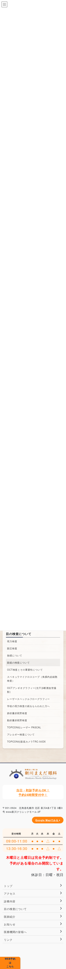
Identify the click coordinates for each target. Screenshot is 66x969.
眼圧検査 (12, 648)
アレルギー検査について (21, 734)
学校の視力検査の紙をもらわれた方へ (28, 706)
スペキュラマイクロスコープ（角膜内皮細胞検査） (32, 678)
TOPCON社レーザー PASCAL (24, 727)
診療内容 (9, 901)
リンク (8, 940)
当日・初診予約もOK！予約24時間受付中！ (33, 792)
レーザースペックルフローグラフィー (28, 699)
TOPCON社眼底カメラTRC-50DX (26, 741)
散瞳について (14, 655)
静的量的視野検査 (17, 713)
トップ (8, 886)
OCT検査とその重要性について (25, 669)
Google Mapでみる (47, 820)
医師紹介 (9, 917)
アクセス (9, 893)
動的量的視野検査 (17, 720)
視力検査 (12, 641)
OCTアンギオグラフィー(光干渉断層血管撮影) (31, 689)
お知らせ (9, 924)
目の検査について (18, 634)
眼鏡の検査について (18, 662)
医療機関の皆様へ (15, 932)
